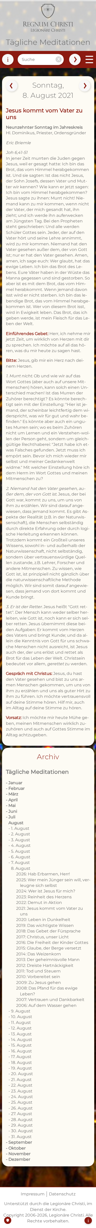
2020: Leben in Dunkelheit (43, 919)
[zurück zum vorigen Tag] (11, 86)
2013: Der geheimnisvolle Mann (48, 959)
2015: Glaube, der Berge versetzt (48, 948)
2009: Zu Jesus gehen (38, 982)
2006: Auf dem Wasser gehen (46, 1005)
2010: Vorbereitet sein (38, 976)
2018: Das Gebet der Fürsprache (48, 931)
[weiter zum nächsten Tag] (84, 86)
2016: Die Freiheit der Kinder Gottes (52, 942)
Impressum (33, 1194)
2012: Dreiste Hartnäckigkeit (44, 965)
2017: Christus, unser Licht (42, 937)
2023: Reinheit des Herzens (44, 897)
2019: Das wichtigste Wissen (45, 925)
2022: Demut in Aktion (39, 902)
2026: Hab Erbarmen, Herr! (43, 874)
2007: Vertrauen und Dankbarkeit (50, 999)
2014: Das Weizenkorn (38, 954)
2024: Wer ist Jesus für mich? (45, 891)
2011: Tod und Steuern (38, 971)
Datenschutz (62, 1194)
